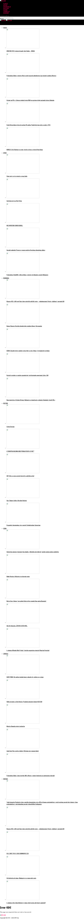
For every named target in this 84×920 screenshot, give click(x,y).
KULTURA (6, 8)
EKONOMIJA (7, 7)
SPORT (5, 5)
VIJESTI (5, 3)
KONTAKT (6, 13)
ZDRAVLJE (6, 11)
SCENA (5, 10)
